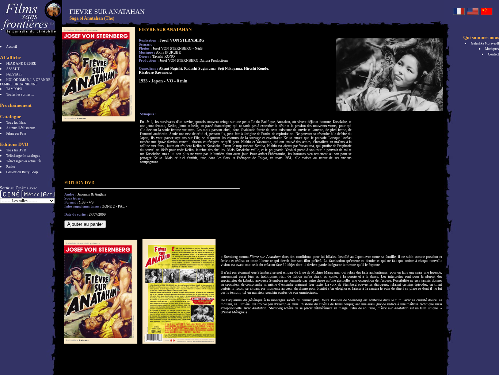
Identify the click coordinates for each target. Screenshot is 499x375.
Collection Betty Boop (22, 172)
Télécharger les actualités (24, 161)
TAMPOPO (14, 89)
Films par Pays (16, 133)
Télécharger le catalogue (23, 156)
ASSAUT (13, 69)
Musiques (492, 49)
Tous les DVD (16, 150)
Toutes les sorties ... (20, 94)
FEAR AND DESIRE (21, 63)
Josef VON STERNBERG (182, 40)
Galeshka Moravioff (485, 43)
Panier (10, 167)
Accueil (11, 47)
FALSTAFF (14, 74)
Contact (493, 54)
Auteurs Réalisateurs (20, 128)
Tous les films (16, 122)
